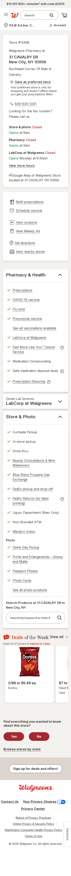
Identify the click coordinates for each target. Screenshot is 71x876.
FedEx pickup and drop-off (33, 489)
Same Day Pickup (26, 547)
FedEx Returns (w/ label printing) (31, 501)
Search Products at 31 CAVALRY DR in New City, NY (35, 605)
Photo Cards (22, 580)
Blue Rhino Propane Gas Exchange (31, 477)
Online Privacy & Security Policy (33, 823)
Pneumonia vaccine (27, 319)
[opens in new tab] (35, 177)
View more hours (22, 166)
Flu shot (19, 309)
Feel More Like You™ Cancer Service (34, 350)
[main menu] (6, 15)
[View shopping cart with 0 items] (64, 15)
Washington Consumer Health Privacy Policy (33, 830)
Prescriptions (22, 290)
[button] (58, 25)
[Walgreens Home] (14, 15)
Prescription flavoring (29, 382)
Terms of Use (33, 836)
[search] (59, 617)
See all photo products (30, 590)
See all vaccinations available (34, 328)
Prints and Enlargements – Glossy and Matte (38, 559)
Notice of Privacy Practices (33, 817)
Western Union (24, 531)
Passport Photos (25, 571)
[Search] (53, 15)
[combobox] (35, 15)
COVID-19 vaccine (26, 300)
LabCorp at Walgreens (29, 338)
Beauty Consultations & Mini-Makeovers (34, 463)
